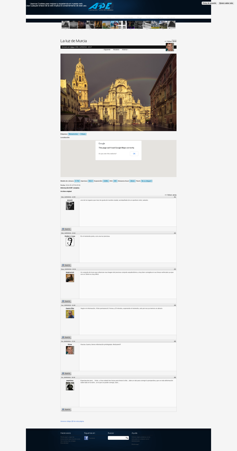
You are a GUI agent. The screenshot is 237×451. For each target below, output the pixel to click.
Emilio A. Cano (70, 236)
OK (134, 154)
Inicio (109, 18)
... (65, 28)
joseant (69, 200)
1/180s (106, 181)
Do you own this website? (108, 154)
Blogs (139, 18)
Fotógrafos (159, 18)
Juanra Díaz (70, 308)
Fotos (117, 18)
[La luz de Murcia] (118, 130)
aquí (137, 444)
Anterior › (125, 50)
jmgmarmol (70, 272)
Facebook (92, 438)
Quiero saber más (226, 3)
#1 (175, 197)
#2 (175, 233)
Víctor (72, 47)
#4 (175, 305)
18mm (132, 181)
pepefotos (69, 380)
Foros (148, 18)
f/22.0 (91, 181)
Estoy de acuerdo (209, 3)
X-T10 (77, 181)
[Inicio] (101, 6)
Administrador (136, 441)
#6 (175, 377)
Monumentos (73, 134)
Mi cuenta (171, 18)
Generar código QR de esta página (72, 421)
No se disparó (146, 181)
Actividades (128, 18)
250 (115, 181)
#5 (175, 341)
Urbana (83, 134)
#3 (175, 269)
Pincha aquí (64, 437)
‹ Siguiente (106, 50)
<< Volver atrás (170, 41)
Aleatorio (116, 50)
